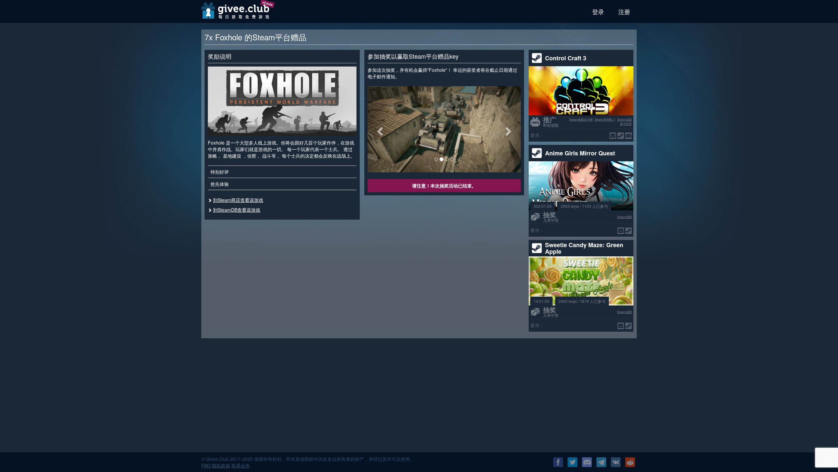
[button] (379, 129)
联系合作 (240, 465)
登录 (598, 11)
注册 (624, 11)
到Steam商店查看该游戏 (238, 200)
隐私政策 (221, 465)
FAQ (205, 465)
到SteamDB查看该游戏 (236, 209)
